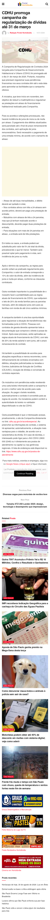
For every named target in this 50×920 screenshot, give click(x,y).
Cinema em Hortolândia (11, 870)
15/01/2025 (40, 32)
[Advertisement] (25, 171)
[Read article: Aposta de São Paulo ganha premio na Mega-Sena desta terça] (25, 627)
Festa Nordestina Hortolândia (14, 850)
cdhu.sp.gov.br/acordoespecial (23, 421)
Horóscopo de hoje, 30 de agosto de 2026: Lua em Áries (25, 884)
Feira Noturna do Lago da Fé (14, 829)
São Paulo (8, 554)
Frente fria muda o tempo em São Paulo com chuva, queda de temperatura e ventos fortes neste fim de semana (25, 785)
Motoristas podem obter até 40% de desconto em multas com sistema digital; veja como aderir (23, 738)
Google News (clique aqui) (18, 463)
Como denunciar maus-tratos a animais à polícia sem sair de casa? (23, 692)
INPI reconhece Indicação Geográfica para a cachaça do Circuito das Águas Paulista (25, 605)
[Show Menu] (3, 4)
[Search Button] (47, 4)
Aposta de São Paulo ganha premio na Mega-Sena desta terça (22, 648)
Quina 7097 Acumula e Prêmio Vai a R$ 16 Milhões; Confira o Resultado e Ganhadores (25, 561)
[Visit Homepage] (25, 3)
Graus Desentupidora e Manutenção (17, 809)
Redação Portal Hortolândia (21, 32)
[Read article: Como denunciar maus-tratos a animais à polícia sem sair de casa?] (25, 671)
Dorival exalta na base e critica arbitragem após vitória (24, 889)
